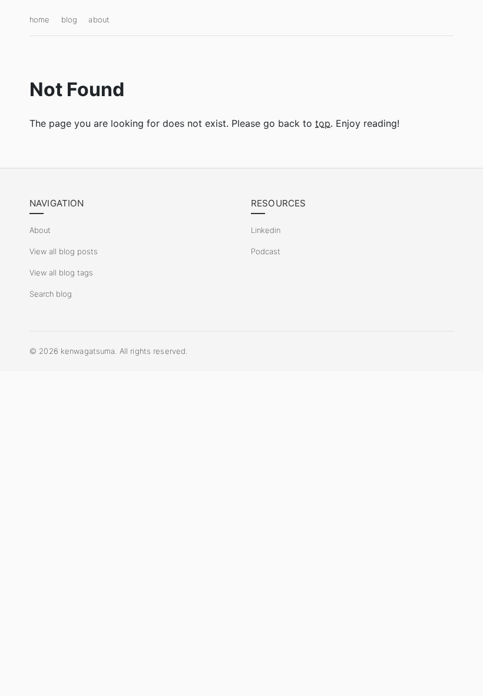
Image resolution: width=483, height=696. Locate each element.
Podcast (265, 251)
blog (69, 19)
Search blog (50, 293)
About (40, 230)
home (39, 19)
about (99, 19)
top (322, 123)
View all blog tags (61, 272)
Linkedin (265, 230)
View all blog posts (63, 251)
